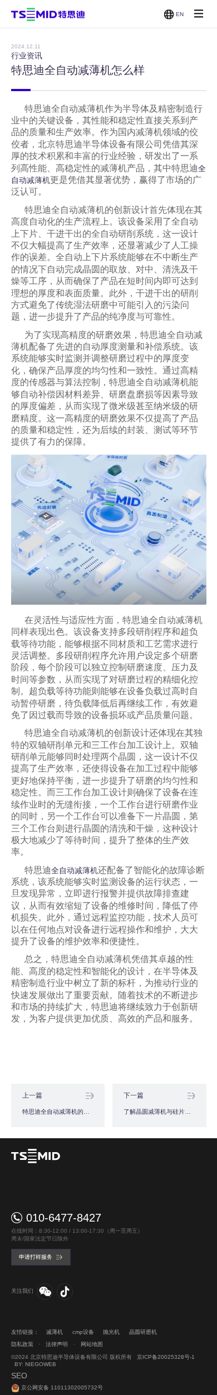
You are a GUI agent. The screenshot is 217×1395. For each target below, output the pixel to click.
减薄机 (54, 1332)
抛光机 (111, 1332)
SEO (19, 1375)
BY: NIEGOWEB (35, 1364)
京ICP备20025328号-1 (166, 1357)
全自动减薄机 (74, 870)
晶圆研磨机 (143, 1332)
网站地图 (92, 1344)
